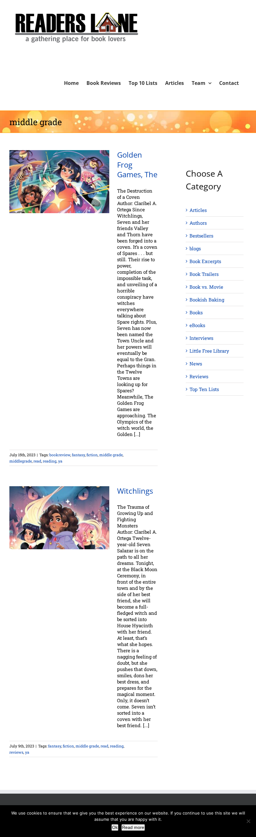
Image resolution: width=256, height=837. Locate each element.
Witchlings (135, 491)
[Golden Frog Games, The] (59, 181)
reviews (16, 752)
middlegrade (20, 460)
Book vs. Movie (206, 287)
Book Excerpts (205, 261)
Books (196, 312)
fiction (92, 454)
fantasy (78, 454)
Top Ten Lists (204, 389)
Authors (198, 223)
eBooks (197, 325)
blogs (195, 248)
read (37, 460)
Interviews (201, 338)
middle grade (111, 454)
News (196, 363)
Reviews (199, 376)
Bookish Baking (207, 299)
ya (60, 460)
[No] (248, 821)
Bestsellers (201, 235)
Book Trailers (204, 274)
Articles (198, 210)
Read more (133, 827)
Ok (115, 827)
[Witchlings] (59, 517)
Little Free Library (209, 351)
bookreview (59, 454)
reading (50, 460)
